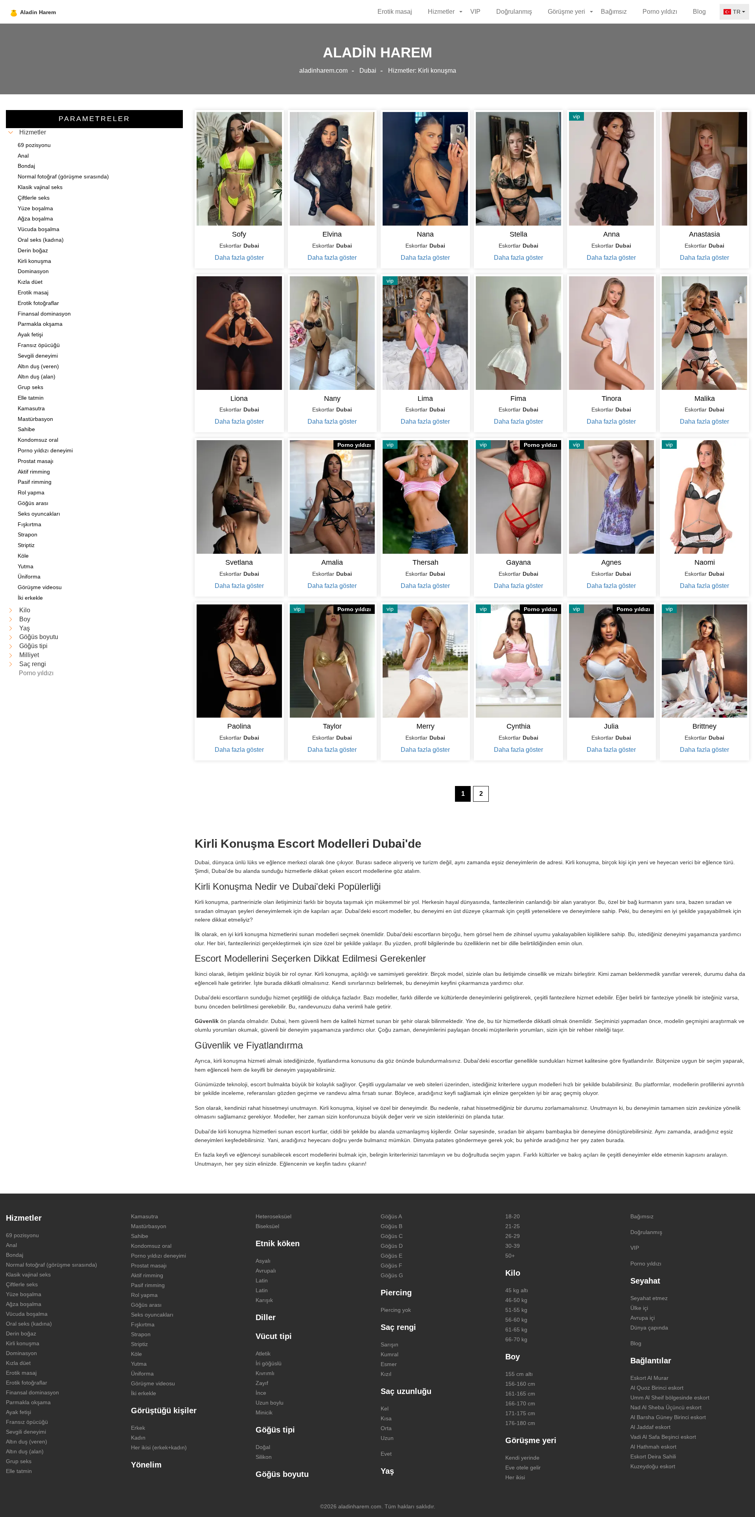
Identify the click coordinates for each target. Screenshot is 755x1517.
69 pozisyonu (22, 1235)
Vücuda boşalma (27, 1314)
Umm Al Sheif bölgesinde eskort (669, 1397)
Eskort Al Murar (649, 1378)
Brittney (704, 726)
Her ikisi (515, 1477)
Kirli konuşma (22, 1343)
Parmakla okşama (28, 1402)
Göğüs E (391, 1256)
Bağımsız (614, 11)
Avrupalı (266, 1270)
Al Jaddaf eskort (650, 1427)
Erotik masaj (395, 11)
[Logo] (52, 12)
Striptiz (139, 1344)
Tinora (611, 398)
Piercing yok (396, 1310)
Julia (611, 726)
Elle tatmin (19, 1471)
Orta (386, 1428)
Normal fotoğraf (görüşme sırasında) (51, 1265)
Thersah (425, 562)
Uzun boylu (270, 1402)
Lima (425, 398)
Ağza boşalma (23, 1304)
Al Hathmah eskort (653, 1447)
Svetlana (239, 562)
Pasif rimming (148, 1285)
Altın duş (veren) (26, 1441)
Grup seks (18, 1461)
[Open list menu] (10, 610)
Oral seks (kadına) (29, 1323)
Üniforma (142, 1373)
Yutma (139, 1364)
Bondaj (14, 1255)
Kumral (389, 1354)
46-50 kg (516, 1300)
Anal (11, 1245)
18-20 (512, 1216)
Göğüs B (391, 1226)
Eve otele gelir (523, 1467)
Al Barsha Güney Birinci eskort (668, 1417)
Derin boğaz (21, 1333)
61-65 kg (516, 1329)
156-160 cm (520, 1384)
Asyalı (263, 1261)
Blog (699, 11)
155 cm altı (519, 1374)
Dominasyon (21, 1353)
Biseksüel (267, 1226)
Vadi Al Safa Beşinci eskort (663, 1437)
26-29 (512, 1236)
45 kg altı (516, 1290)
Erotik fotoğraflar (26, 1382)
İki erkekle (143, 1393)
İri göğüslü (269, 1363)
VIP (475, 11)
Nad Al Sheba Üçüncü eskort (666, 1407)
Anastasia (704, 234)
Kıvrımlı (265, 1373)
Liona (239, 398)
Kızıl (386, 1374)
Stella (518, 234)
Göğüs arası (146, 1305)
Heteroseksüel (273, 1216)
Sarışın (389, 1344)
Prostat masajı (149, 1265)
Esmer (389, 1364)
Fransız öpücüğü (27, 1422)
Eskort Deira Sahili (653, 1456)
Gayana (518, 562)
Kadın (138, 1437)
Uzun (387, 1438)
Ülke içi (639, 1308)
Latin (262, 1280)
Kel (385, 1408)
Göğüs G (392, 1275)
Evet (386, 1454)
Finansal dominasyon (32, 1392)
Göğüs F (391, 1265)
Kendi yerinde (522, 1458)
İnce (261, 1393)
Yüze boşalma (23, 1294)
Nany (332, 398)
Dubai (367, 70)
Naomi (704, 562)
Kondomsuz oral (151, 1246)
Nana (425, 234)
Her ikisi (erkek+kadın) (159, 1447)
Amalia (332, 562)
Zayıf (262, 1383)
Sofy (239, 234)
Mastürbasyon (148, 1226)
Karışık (264, 1300)
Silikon (264, 1457)
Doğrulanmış (514, 11)
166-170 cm (520, 1403)
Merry (425, 726)
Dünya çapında (649, 1327)
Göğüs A (391, 1216)
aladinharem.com (323, 70)
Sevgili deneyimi (26, 1432)
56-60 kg (516, 1320)
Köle (136, 1354)
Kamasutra (144, 1216)
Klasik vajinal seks (28, 1274)
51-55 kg (516, 1310)
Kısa (386, 1418)
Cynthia (518, 726)
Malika (704, 398)
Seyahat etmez (649, 1298)
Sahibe (139, 1236)
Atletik (263, 1353)
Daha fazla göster (239, 257)
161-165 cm (520, 1393)
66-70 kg (516, 1339)
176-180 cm (520, 1423)
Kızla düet (18, 1363)
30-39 (512, 1246)
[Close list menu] (10, 132)
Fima (518, 398)
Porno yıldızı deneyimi (158, 1256)
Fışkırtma (143, 1324)
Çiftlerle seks (22, 1284)
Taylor (332, 726)
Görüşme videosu (153, 1383)
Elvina (332, 234)
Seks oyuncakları (152, 1314)
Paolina (239, 726)
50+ (510, 1256)
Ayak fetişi (18, 1412)
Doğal (263, 1447)
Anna (611, 234)
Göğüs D (392, 1246)
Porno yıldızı (660, 11)
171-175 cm (520, 1413)
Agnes (611, 562)
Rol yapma (144, 1295)
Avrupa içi (642, 1318)
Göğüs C (392, 1236)
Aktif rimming (147, 1275)
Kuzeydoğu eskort (652, 1466)
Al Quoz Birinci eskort (656, 1388)
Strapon (141, 1334)
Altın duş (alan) (25, 1451)
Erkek (138, 1428)
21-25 (512, 1226)
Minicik (264, 1412)
